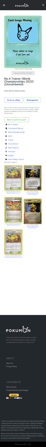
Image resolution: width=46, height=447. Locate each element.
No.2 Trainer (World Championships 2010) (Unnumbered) (32, 226)
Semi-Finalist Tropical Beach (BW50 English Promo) (13, 224)
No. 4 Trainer (13, 124)
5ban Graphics (13, 148)
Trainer (11, 140)
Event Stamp (13, 159)
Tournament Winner (15, 128)
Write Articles (11, 387)
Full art (21, 159)
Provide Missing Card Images (17, 390)
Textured (11, 152)
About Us (9, 363)
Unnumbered (13, 144)
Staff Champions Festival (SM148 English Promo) (13, 192)
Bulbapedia (32, 100)
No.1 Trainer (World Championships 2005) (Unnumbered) (32, 193)
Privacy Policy (11, 366)
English (11, 155)
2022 (10, 136)
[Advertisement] (23, 283)
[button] (4, 5)
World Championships (16, 132)
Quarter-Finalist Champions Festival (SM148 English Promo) (13, 256)
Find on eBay (13, 100)
